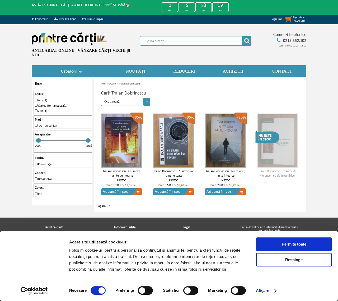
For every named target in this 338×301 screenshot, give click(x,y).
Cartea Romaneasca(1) (52, 105)
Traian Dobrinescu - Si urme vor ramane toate (173, 173)
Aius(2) (42, 100)
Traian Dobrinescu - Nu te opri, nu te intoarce (225, 173)
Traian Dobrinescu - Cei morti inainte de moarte (121, 173)
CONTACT (282, 71)
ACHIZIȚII (233, 71)
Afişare (262, 290)
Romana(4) (45, 164)
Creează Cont (67, 19)
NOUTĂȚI (135, 71)
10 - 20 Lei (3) (47, 126)
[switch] (145, 290)
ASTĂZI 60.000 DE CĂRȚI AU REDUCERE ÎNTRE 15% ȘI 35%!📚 (81, 5)
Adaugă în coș (115, 192)
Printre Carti (108, 83)
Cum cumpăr (94, 19)
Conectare (41, 19)
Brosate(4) (44, 179)
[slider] (38, 140)
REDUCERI (184, 71)
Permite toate (294, 244)
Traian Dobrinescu (129, 83)
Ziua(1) (42, 111)
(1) (39, 194)
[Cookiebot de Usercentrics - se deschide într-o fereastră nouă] (34, 291)
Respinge (294, 259)
